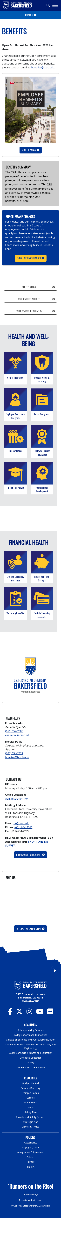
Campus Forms (30, 1092)
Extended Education (30, 1057)
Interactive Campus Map (28, 928)
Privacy (30, 1161)
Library (30, 1062)
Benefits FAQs (29, 287)
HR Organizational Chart (28, 854)
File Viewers (30, 1102)
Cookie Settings (30, 1194)
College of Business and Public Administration (30, 1039)
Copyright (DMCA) (30, 1147)
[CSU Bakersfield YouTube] (39, 1012)
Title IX (30, 1166)
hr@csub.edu (21, 823)
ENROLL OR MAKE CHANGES (29, 258)
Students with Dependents (30, 1067)
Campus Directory (30, 1088)
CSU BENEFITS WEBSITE (29, 299)
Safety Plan (31, 1112)
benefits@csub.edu (42, 67)
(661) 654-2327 (14, 753)
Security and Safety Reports (31, 1117)
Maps (30, 1107)
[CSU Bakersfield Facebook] (10, 1012)
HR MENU (28, 15)
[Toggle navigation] (54, 5)
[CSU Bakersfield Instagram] (29, 1012)
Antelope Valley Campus (31, 1030)
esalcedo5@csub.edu (17, 735)
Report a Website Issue (30, 1200)
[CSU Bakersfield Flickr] (50, 1012)
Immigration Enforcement (30, 1152)
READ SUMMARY (29, 150)
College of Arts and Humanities (30, 1034)
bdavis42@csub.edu (17, 757)
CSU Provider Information (29, 311)
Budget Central (30, 1083)
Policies (30, 1157)
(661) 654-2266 (23, 827)
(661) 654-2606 (14, 731)
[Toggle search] (48, 5)
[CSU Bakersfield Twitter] (19, 1012)
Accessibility (30, 1142)
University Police (30, 1126)
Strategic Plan (30, 1121)
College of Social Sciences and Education (30, 1052)
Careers (31, 1097)
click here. (23, 201)
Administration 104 (16, 798)
